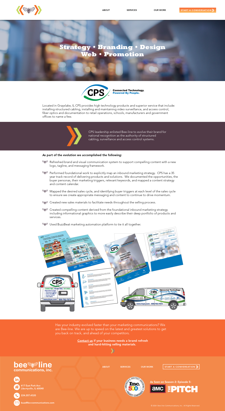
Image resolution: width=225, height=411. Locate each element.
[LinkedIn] (17, 380)
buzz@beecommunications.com (37, 402)
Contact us (85, 340)
